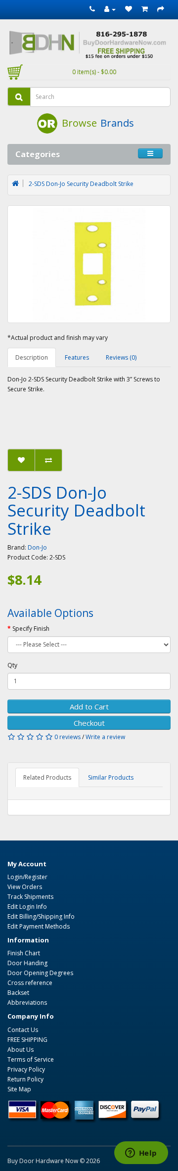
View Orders (24, 887)
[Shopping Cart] (144, 9)
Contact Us (22, 1030)
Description (31, 357)
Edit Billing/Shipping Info (41, 916)
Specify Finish (30, 628)
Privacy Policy (26, 1069)
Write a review (105, 737)
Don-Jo (37, 547)
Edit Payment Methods (38, 926)
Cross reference (29, 983)
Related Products (47, 777)
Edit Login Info (27, 906)
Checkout (89, 723)
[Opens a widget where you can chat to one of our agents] (141, 1153)
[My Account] (110, 9)
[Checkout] (160, 9)
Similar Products (111, 777)
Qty (12, 665)
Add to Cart (89, 706)
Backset (18, 992)
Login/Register (27, 877)
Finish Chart (23, 953)
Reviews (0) (121, 357)
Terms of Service (30, 1059)
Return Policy (25, 1079)
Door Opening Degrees (40, 973)
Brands (117, 123)
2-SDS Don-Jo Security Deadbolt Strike (81, 184)
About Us (20, 1049)
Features (77, 357)
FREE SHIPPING (27, 1039)
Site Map (19, 1089)
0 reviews (67, 737)
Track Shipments (30, 896)
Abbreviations (27, 1002)
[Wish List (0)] (128, 9)
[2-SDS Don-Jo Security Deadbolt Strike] (89, 264)
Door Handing (27, 963)
